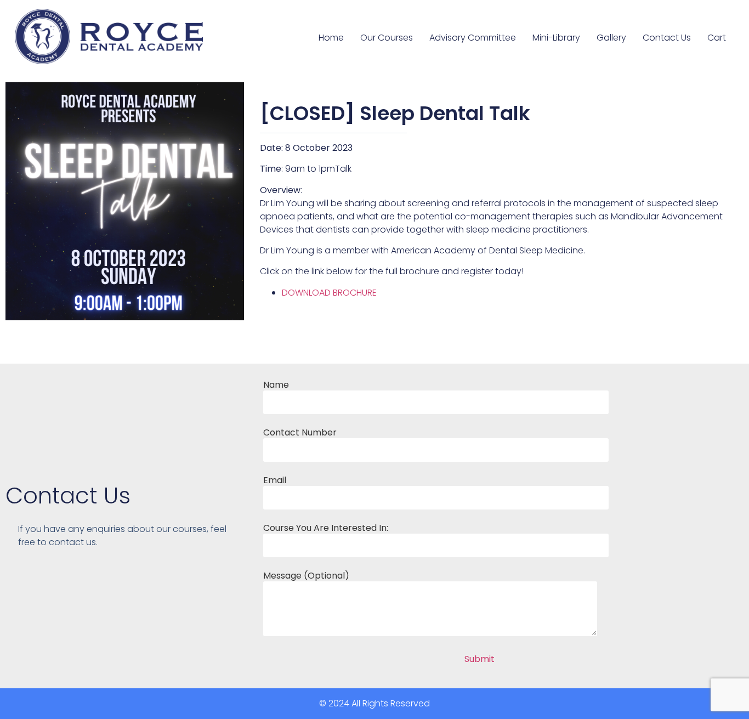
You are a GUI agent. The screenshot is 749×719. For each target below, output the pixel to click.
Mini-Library (556, 37)
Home (331, 37)
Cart (716, 37)
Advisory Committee (472, 37)
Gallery (611, 37)
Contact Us (667, 37)
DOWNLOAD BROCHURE (329, 292)
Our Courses (386, 37)
